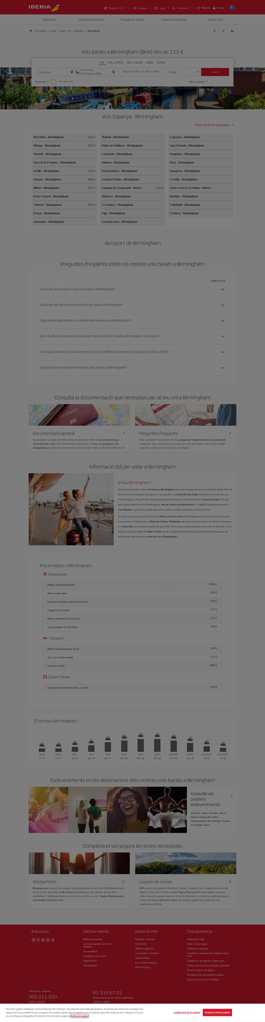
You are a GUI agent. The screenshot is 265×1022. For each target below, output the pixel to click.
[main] (132, 1013)
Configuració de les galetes (187, 1012)
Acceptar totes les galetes (217, 1012)
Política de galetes (79, 1015)
